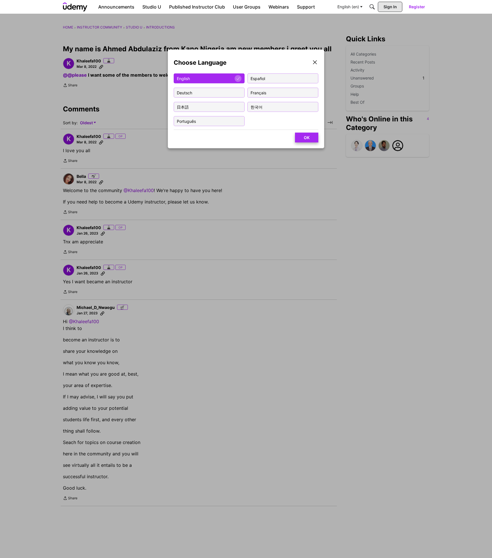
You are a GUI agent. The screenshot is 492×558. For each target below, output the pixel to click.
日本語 (183, 106)
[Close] (314, 63)
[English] (75, 6)
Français (258, 92)
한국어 (257, 106)
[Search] (372, 7)
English (183, 78)
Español (258, 78)
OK (306, 137)
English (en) (348, 6)
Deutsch (184, 92)
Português (186, 121)
